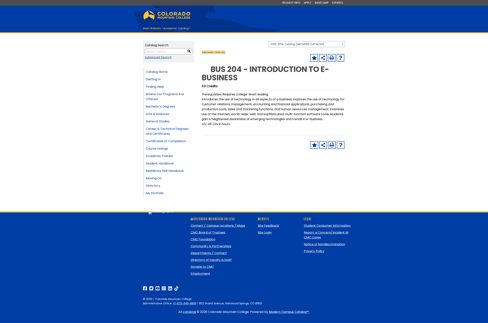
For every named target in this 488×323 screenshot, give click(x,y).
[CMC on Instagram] (164, 288)
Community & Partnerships (211, 246)
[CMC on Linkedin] (170, 288)
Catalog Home (157, 72)
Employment (200, 273)
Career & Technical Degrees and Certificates (167, 131)
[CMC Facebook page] (145, 288)
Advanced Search (158, 57)
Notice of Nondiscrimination (324, 244)
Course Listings (157, 148)
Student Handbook (160, 163)
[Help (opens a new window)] (340, 58)
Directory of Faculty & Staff (211, 260)
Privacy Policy (314, 251)
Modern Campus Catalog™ (289, 312)
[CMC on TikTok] (176, 288)
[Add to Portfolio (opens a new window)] (314, 58)
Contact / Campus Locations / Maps (218, 225)
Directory (153, 185)
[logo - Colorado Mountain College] (167, 19)
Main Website (152, 28)
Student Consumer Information (327, 225)
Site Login (265, 232)
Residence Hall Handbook (165, 171)
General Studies (157, 121)
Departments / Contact (209, 253)
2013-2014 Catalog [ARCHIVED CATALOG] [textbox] (297, 44)
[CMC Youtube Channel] (158, 288)
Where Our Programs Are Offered (165, 96)
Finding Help (155, 87)
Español (337, 3)
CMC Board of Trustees (208, 232)
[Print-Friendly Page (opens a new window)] (332, 58)
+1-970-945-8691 (184, 303)
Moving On (154, 178)
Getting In (153, 79)
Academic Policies (159, 156)
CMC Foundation (203, 239)
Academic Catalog (176, 28)
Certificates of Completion (166, 141)
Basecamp (322, 3)
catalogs (189, 312)
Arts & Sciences (157, 114)
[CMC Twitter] (151, 288)
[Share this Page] (323, 58)
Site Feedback (268, 225)
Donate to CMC (202, 267)
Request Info (291, 3)
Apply (307, 3)
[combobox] (307, 44)
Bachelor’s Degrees (160, 106)
